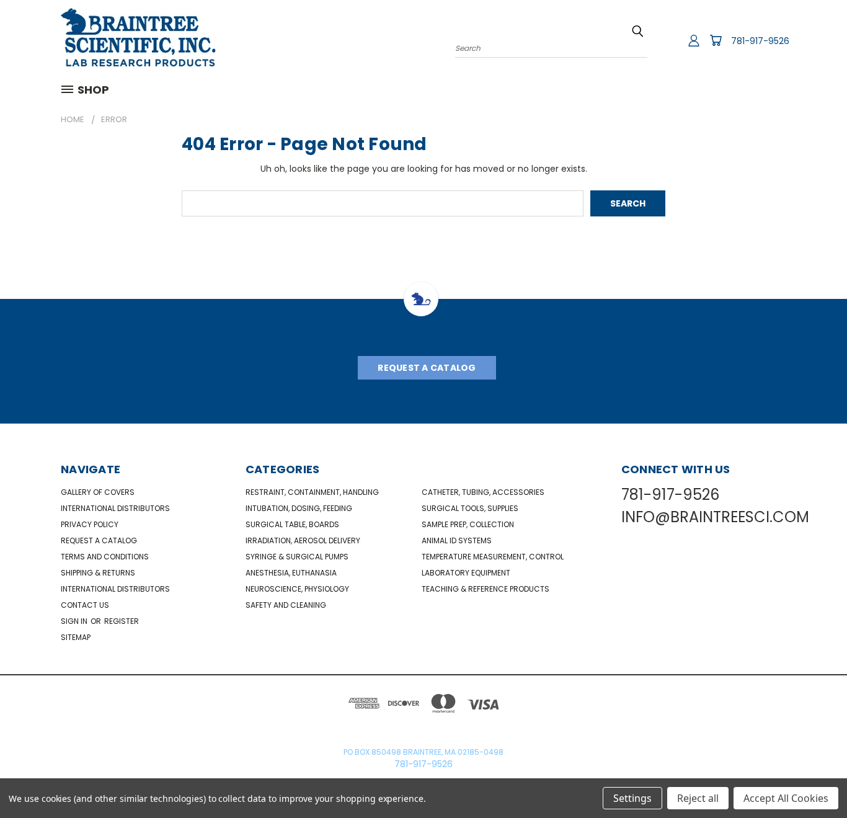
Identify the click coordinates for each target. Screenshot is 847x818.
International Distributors (115, 508)
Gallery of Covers (98, 492)
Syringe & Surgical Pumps (297, 556)
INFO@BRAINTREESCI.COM (715, 517)
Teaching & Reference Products (485, 589)
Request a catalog (99, 540)
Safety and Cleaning (286, 605)
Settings (632, 798)
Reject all (698, 798)
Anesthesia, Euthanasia (291, 572)
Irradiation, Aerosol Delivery (303, 540)
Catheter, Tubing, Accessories (483, 492)
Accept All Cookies (785, 798)
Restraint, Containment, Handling (312, 492)
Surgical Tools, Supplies (470, 508)
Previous (814, 779)
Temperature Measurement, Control (493, 556)
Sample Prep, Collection (468, 524)
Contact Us (85, 605)
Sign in (75, 621)
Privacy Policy (89, 524)
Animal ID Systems (457, 540)
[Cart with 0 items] (715, 40)
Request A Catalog (427, 368)
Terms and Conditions (105, 556)
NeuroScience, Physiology (297, 589)
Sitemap (76, 637)
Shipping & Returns (98, 572)
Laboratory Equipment (466, 572)
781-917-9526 (760, 41)
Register (121, 621)
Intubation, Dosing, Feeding (299, 508)
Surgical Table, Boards (292, 524)
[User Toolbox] (694, 40)
